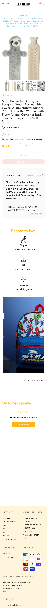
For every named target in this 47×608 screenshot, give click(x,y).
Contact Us (8, 557)
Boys (5, 529)
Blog (26, 538)
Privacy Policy (30, 531)
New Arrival (8, 518)
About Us (7, 554)
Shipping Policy (30, 518)
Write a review (23, 424)
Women (6, 536)
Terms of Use (29, 528)
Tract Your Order (31, 535)
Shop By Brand (9, 522)
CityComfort (7, 95)
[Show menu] (3, 4)
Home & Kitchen (9, 539)
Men (4, 532)
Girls (5, 525)
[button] (8, 4)
